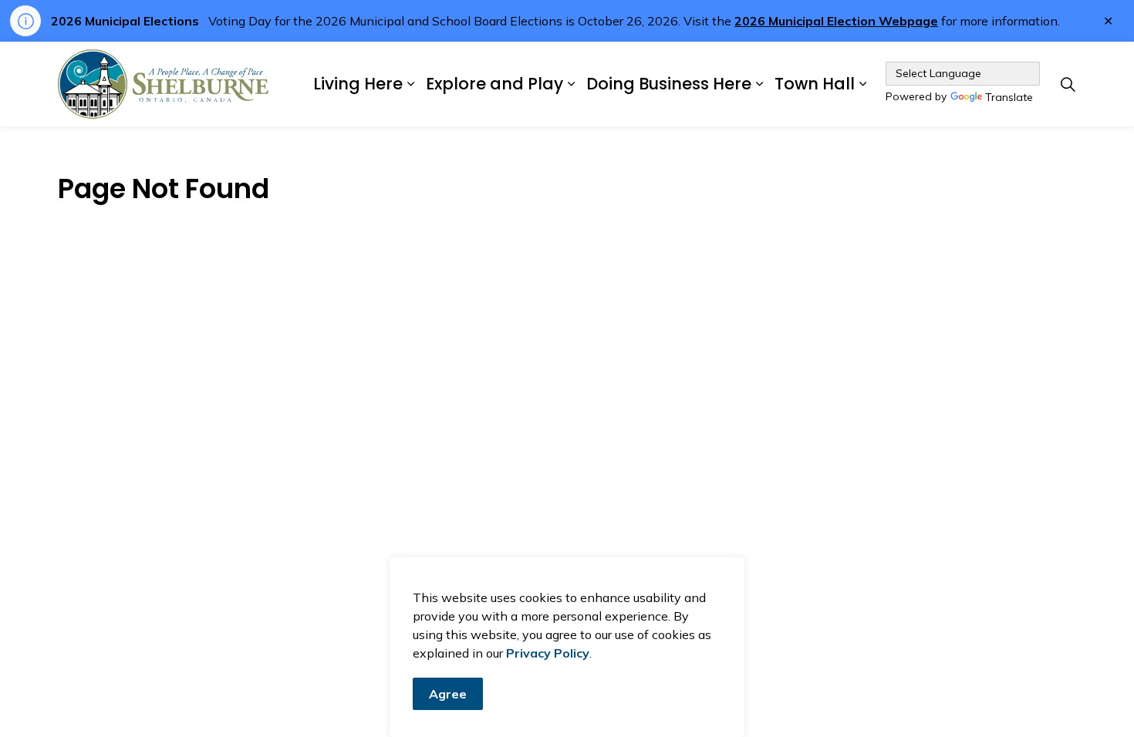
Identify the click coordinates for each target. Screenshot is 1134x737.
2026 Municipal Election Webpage (836, 21)
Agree (448, 694)
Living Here (358, 83)
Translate (1009, 98)
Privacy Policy (547, 653)
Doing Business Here (668, 83)
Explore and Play (494, 83)
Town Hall (815, 83)
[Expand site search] (1067, 84)
